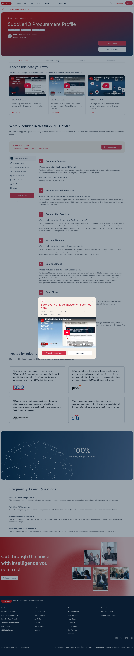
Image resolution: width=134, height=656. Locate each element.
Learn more (80, 353)
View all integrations (54, 353)
